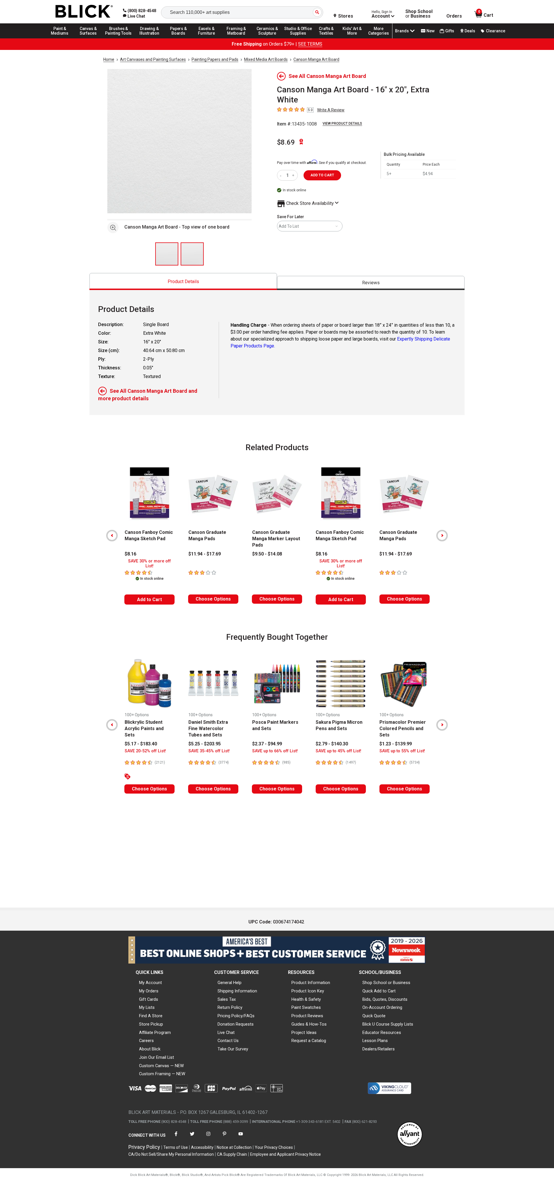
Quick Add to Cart (379, 991)
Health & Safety (306, 999)
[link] (134, 16)
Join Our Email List (156, 1057)
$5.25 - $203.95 (204, 744)
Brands (402, 31)
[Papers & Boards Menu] (180, 38)
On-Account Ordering (382, 1007)
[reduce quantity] (282, 175)
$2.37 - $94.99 (267, 744)
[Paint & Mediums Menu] (62, 38)
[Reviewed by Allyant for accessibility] (410, 1134)
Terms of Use (175, 1147)
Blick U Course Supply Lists (387, 1024)
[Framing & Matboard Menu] (236, 38)
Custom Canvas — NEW (161, 1065)
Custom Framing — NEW (162, 1073)
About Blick (149, 1049)
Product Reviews (307, 1015)
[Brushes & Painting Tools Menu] (118, 38)
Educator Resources (381, 1032)
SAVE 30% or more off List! (149, 563)
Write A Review (331, 110)
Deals (470, 31)
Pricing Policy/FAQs (236, 1015)
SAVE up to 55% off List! (402, 751)
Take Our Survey (233, 1049)
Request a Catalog (308, 1040)
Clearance (495, 31)
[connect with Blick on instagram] (208, 1137)
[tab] (183, 281)
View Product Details (342, 123)
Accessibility (202, 1147)
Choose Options (213, 599)
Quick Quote (373, 1015)
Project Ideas (304, 1032)
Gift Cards (148, 999)
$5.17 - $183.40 (141, 744)
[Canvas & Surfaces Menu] (88, 38)
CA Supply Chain (232, 1154)
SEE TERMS (310, 44)
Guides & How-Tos (309, 1024)
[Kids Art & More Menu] (354, 38)
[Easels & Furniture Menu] (207, 38)
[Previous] (112, 535)
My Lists (147, 1007)
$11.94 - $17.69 (204, 554)
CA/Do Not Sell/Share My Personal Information (171, 1154)
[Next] (442, 535)
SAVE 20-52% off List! (145, 751)
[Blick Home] (84, 12)
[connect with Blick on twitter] (192, 1137)
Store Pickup (151, 1024)
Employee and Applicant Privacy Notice (285, 1154)
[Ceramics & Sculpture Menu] (267, 38)
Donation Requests (236, 1024)
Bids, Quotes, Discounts (384, 999)
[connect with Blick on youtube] (240, 1137)
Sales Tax (227, 999)
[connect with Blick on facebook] (176, 1137)
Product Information (310, 982)
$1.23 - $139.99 (395, 744)
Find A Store (150, 1015)
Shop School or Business (386, 982)
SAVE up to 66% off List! (275, 751)
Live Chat (226, 1032)
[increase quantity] (294, 175)
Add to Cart (149, 599)
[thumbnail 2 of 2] (192, 253)
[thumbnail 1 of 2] (166, 253)
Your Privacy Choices (274, 1147)
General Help (230, 982)
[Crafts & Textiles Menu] (329, 38)
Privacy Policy (144, 1147)
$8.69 (286, 142)
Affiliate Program (155, 1032)
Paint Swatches (306, 1007)
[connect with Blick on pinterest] (224, 1137)
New (430, 31)
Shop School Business (419, 13)
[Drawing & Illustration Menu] (149, 38)
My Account (150, 982)
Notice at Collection (234, 1147)
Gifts (449, 31)
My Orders (148, 991)
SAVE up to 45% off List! (338, 751)
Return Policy (230, 1007)
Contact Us (228, 1040)
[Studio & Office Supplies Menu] (298, 38)
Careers (146, 1040)
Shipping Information (237, 991)
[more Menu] (378, 38)
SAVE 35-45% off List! (209, 751)
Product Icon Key (307, 991)
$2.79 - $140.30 (332, 744)
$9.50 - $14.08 (267, 554)
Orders (454, 16)
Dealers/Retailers (378, 1049)
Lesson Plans (375, 1040)
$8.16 (130, 554)
